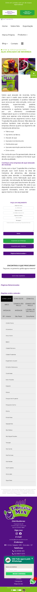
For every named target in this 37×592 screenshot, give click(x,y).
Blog (4, 43)
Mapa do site (18, 584)
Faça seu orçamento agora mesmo (10, 12)
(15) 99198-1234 (19, 551)
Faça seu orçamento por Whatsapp (27, 12)
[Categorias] (22, 44)
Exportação (28, 26)
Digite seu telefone (18, 215)
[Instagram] (16, 533)
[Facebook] (20, 533)
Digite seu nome (18, 205)
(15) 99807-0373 (19, 554)
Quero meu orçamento (18, 275)
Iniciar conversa (19, 573)
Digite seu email (18, 210)
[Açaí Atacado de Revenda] (10, 66)
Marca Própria (8, 35)
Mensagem (18, 220)
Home (4, 26)
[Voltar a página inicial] (18, 19)
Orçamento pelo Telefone (18, 246)
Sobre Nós (15, 26)
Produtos (22, 35)
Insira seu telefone (11, 567)
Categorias (13, 50)
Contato (14, 44)
